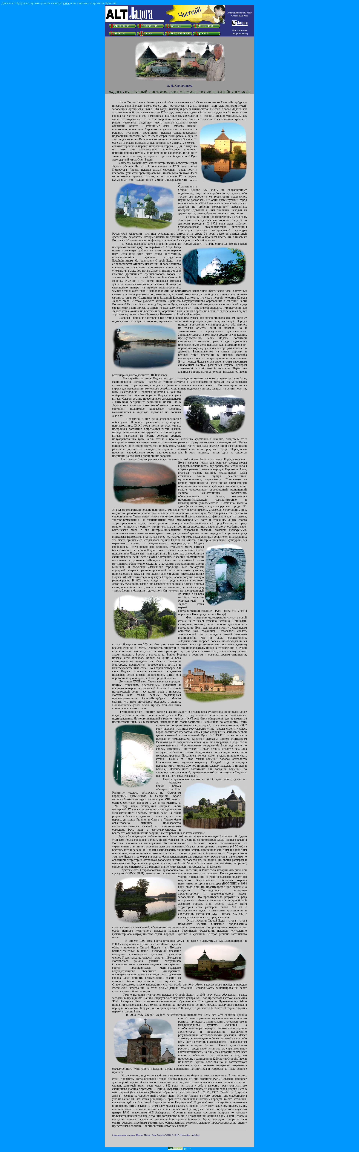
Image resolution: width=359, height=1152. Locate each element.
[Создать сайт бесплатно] (175, 1148)
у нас (66, 3)
